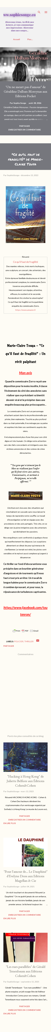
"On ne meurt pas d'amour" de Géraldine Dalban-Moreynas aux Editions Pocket (25, 91)
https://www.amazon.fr (25, 310)
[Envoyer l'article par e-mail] (37, 641)
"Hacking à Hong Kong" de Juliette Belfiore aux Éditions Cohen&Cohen (25, 781)
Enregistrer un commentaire (24, 129)
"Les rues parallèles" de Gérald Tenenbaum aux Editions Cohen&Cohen (25, 971)
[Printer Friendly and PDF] (25, 632)
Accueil (16, 39)
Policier (18, 641)
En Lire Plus (9, 823)
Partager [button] (24, 126)
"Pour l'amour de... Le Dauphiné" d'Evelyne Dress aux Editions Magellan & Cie (25, 876)
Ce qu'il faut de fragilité (25, 261)
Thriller (28, 641)
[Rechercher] (39, 12)
